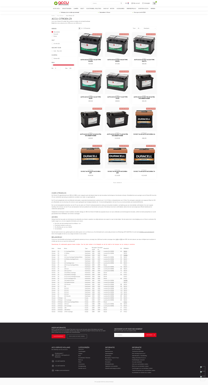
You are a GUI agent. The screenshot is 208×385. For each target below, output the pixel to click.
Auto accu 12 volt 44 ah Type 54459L (91, 60)
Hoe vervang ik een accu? (138, 353)
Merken (153, 8)
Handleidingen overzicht (138, 360)
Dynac (55, 36)
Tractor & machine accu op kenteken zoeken (143, 370)
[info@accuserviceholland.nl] (203, 373)
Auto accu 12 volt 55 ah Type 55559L (117, 60)
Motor (112, 8)
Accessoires (120, 8)
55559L (125, 255)
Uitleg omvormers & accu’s (139, 358)
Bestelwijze (108, 355)
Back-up (106, 8)
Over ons (107, 349)
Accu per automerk (137, 362)
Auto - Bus (58, 51)
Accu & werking (136, 349)
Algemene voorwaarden (111, 366)
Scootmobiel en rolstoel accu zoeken (141, 372)
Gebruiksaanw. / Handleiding (139, 355)
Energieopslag (131, 8)
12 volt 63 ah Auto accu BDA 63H (117, 172)
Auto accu (56, 8)
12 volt (57, 43)
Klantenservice (58, 336)
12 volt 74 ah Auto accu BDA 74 (144, 171)
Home (53, 15)
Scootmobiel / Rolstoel (93, 8)
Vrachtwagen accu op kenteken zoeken (142, 368)
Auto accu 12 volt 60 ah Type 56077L (144, 60)
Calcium (56, 58)
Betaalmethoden (109, 364)
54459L (125, 280)
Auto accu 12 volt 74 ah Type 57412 (117, 97)
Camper (76, 8)
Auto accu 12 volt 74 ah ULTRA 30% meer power (117, 134)
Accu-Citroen (60, 15)
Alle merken (57, 32)
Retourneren (108, 360)
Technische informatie (137, 351)
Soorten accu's (143, 8)
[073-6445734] (203, 368)
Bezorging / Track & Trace (112, 358)
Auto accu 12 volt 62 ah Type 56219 (91, 97)
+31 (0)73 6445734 (60, 361)
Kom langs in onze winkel (77, 336)
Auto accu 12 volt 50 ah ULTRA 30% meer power (144, 97)
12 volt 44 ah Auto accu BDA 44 (144, 134)
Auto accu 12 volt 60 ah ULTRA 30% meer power (90, 134)
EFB (121, 239)
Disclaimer (108, 362)
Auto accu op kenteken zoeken (140, 364)
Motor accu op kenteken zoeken (140, 366)
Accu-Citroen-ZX (70, 15)
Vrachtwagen (66, 8)
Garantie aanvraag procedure (112, 368)
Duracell (56, 34)
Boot (82, 8)
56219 (125, 251)
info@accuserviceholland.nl (62, 370)
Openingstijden (109, 353)
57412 (125, 302)
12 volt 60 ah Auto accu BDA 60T (91, 172)
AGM (117, 239)
